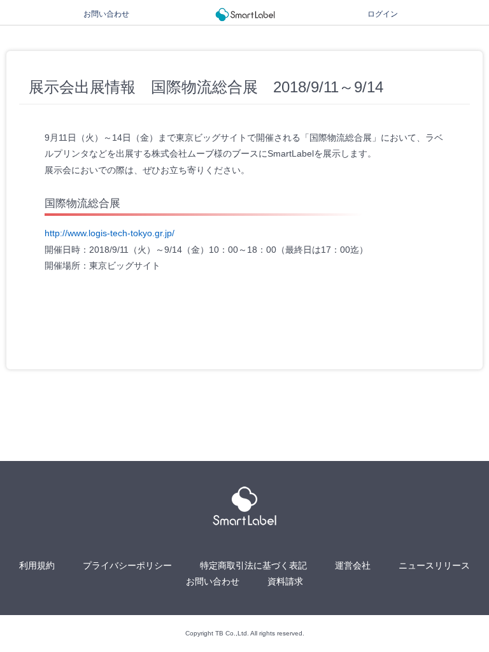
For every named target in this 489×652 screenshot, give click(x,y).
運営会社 (353, 565)
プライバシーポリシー (127, 565)
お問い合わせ (106, 14)
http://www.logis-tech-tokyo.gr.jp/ (109, 233)
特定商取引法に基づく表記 (253, 565)
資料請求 (285, 581)
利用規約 (37, 565)
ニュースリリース (434, 565)
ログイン (382, 14)
